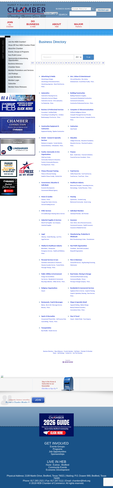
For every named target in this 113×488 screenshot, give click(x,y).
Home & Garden (46, 197)
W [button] (92, 63)
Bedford (65, 465)
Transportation (46, 328)
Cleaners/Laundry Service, (48, 265)
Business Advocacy (15, 64)
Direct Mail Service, (59, 84)
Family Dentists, (58, 143)
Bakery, (43, 305)
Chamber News (14, 67)
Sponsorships (57, 454)
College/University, (75, 141)
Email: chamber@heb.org (77, 481)
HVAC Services (46, 211)
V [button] (89, 63)
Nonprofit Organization (76, 251)
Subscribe (12, 84)
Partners (78, 25)
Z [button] (99, 63)
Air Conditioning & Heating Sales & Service (53, 213)
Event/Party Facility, (84, 82)
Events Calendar (68, 351)
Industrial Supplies (46, 225)
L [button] (63, 63)
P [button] (74, 63)
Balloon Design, (84, 305)
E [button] (46, 63)
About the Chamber (15, 48)
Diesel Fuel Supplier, (46, 223)
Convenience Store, (75, 310)
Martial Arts (58, 176)
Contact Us (68, 353)
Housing (73, 197)
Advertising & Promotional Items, (50, 82)
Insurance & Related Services (78, 228)
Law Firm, (59, 237)
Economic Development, (48, 188)
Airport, (72, 319)
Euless (56, 465)
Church (43, 291)
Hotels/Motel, (79, 319)
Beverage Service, (57, 305)
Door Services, (91, 293)
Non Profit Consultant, (83, 248)
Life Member (85, 213)
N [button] (68, 63)
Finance (73, 152)
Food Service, (74, 176)
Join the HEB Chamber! (17, 42)
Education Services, (75, 143)
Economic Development (57, 470)
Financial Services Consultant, (78, 157)
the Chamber (9, 24)
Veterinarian (73, 265)
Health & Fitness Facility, (48, 176)
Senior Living (87, 202)
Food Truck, (81, 176)
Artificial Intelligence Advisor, (78, 112)
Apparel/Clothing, (75, 305)
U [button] (86, 63)
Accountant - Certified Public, (49, 112)
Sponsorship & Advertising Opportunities (18, 59)
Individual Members (77, 211)
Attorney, (43, 237)
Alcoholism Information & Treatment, (51, 262)
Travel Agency (87, 319)
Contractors (74, 126)
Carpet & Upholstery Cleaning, (78, 293)
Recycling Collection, (47, 281)
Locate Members (14, 77)
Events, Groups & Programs (18, 52)
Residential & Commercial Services (82, 288)
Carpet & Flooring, (90, 291)
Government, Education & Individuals (50, 184)
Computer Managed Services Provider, (80, 115)
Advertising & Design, (47, 79)
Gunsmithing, (45, 321)
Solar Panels (73, 129)
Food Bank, (73, 248)
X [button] (94, 63)
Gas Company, (57, 223)
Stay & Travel (74, 316)
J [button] (58, 63)
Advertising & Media (48, 76)
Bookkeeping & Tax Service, (49, 117)
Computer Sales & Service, (77, 117)
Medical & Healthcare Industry (51, 246)
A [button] (36, 63)
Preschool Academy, (87, 143)
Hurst (48, 465)
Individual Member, (75, 213)
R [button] (79, 63)
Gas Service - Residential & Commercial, (52, 279)
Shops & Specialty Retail (78, 302)
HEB (56, 25)
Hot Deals (77, 351)
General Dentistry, (46, 145)
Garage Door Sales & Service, (49, 202)
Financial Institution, (87, 155)
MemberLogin (103, 10)
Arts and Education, (75, 79)
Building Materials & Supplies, (78, 96)
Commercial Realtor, (75, 279)
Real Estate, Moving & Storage (80, 274)
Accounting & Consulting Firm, (49, 115)
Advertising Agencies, (47, 84)
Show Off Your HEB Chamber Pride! (21, 45)
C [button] (41, 63)
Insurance (73, 220)
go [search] (89, 57)
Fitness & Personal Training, (48, 174)
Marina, (51, 321)
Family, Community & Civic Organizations (50, 153)
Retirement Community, (76, 202)
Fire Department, (46, 165)
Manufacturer (90, 239)
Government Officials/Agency (49, 190)
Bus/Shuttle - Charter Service (49, 331)
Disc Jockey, (85, 79)
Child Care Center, (46, 157)
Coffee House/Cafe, (75, 174)
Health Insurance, (88, 225)
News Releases (59, 351)
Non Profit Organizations (78, 246)
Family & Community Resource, (50, 162)
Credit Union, (77, 155)
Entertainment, (74, 82)
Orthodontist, (55, 145)
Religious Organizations (49, 288)
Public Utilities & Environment (51, 274)
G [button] (51, 63)
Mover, (84, 279)
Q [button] (76, 63)
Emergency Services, (47, 251)
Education (73, 138)
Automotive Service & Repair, (49, 98)
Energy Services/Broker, (47, 277)
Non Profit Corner (14, 55)
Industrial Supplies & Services (51, 220)
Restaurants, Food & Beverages (52, 302)
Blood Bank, (44, 248)
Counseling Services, (88, 185)
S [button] (81, 63)
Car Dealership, (45, 103)
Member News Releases (17, 87)
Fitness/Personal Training (49, 171)
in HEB (32, 24)
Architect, (61, 115)
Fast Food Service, (87, 174)
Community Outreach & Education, (50, 160)
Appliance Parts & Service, (77, 291)
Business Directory (48, 351)
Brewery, (43, 307)
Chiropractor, (51, 248)
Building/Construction (77, 93)
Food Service (74, 171)
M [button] (66, 63)
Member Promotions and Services (21, 70)
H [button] (54, 63)
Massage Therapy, (46, 267)
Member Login (51, 13)
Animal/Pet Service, (75, 262)
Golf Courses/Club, (61, 319)
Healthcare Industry (77, 183)
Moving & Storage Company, (78, 281)
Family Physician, (83, 188)
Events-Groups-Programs (57, 447)
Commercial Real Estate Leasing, (79, 277)
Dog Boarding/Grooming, (88, 262)
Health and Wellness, (59, 251)
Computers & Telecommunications (81, 110)
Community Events (57, 467)
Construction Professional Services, (79, 103)
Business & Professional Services (52, 110)
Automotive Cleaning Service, (49, 96)
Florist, (48, 199)
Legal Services (45, 239)
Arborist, (43, 199)
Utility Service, (57, 281)
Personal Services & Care (49, 260)
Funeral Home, (60, 265)
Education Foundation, (87, 141)
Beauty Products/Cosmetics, (78, 307)
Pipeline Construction (58, 131)
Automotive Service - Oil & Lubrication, (52, 101)
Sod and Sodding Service (48, 204)
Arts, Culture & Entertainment (80, 76)
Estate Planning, (51, 237)
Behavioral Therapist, (76, 185)
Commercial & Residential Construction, (81, 98)
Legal (43, 234)
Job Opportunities (57, 451)
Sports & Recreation (48, 316)
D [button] (44, 63)
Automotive (45, 93)
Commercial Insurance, (76, 225)
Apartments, (73, 199)
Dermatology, (74, 188)
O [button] (71, 63)
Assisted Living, (82, 199)
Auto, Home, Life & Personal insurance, (81, 223)
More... (43, 86)
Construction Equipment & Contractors (50, 127)
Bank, (71, 155)
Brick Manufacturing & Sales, (78, 239)
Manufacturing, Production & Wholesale (80, 235)
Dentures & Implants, (47, 143)
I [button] (56, 63)
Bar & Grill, (49, 305)
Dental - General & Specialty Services (51, 139)
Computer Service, (90, 117)
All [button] (103, 63)
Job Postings (13, 74)
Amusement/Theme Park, (48, 319)
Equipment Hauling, (46, 131)
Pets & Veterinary (76, 260)
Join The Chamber (77, 353)
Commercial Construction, (77, 101)
